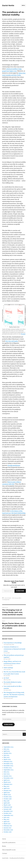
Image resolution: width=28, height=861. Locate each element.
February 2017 (8, 825)
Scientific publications (8, 842)
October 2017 (7, 813)
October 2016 (7, 832)
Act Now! (6, 678)
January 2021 (7, 790)
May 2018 (6, 801)
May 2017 (6, 819)
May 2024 (6, 757)
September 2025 (8, 747)
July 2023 (6, 772)
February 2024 (8, 761)
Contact (4, 853)
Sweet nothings (8, 667)
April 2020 (7, 792)
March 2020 (7, 794)
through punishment (14, 465)
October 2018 (7, 799)
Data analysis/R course (9, 849)
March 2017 (7, 823)
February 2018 (8, 807)
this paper (23, 334)
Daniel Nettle (8, 5)
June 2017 (6, 817)
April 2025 (7, 751)
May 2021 (6, 786)
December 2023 (8, 763)
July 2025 (6, 749)
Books (4, 846)
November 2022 (8, 778)
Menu (23, 5)
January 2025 (7, 753)
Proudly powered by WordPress (17, 858)
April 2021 (7, 788)
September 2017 (8, 815)
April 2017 (6, 821)
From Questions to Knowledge (13, 642)
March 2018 (7, 805)
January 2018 (7, 809)
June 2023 (7, 774)
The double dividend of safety (12, 682)
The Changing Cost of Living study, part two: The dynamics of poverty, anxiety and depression (14, 694)
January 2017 (7, 828)
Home (4, 839)
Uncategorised (5, 599)
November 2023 (8, 765)
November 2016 (8, 830)
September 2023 (8, 770)
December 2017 (8, 811)
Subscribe (20, 590)
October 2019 (7, 796)
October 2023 (8, 767)
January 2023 (7, 776)
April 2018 (7, 803)
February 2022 (8, 784)
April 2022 (7, 780)
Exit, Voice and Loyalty (11, 341)
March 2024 (7, 759)
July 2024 (6, 755)
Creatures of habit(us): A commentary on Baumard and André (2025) (14, 649)
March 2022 (7, 782)
